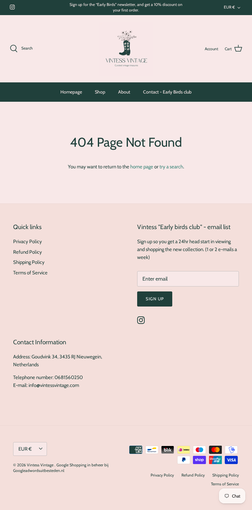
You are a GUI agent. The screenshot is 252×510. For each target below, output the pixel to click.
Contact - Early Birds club (167, 92)
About (124, 92)
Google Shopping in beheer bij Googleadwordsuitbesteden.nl (61, 467)
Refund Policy (27, 252)
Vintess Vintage (40, 464)
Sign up (155, 298)
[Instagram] (12, 7)
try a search (171, 167)
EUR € (229, 7)
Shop (100, 92)
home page (141, 167)
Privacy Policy (27, 241)
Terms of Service (30, 273)
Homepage (71, 92)
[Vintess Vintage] (126, 49)
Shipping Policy (29, 262)
